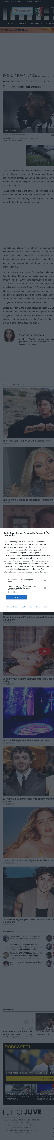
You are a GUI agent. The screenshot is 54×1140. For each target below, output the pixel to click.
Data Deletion (12, 607)
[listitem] (27, 580)
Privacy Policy (42, 607)
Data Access (27, 607)
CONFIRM (16, 597)
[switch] (44, 588)
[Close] (48, 533)
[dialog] (27, 570)
